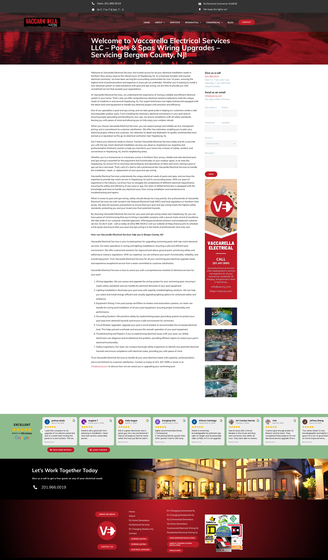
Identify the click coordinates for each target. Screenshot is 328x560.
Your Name (211, 107)
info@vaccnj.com (99, 366)
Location (226, 122)
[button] (42, 431)
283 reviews (26, 433)
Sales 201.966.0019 (109, 3)
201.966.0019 (212, 76)
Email (225, 107)
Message (210, 153)
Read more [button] (49, 442)
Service (209, 138)
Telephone (210, 122)
